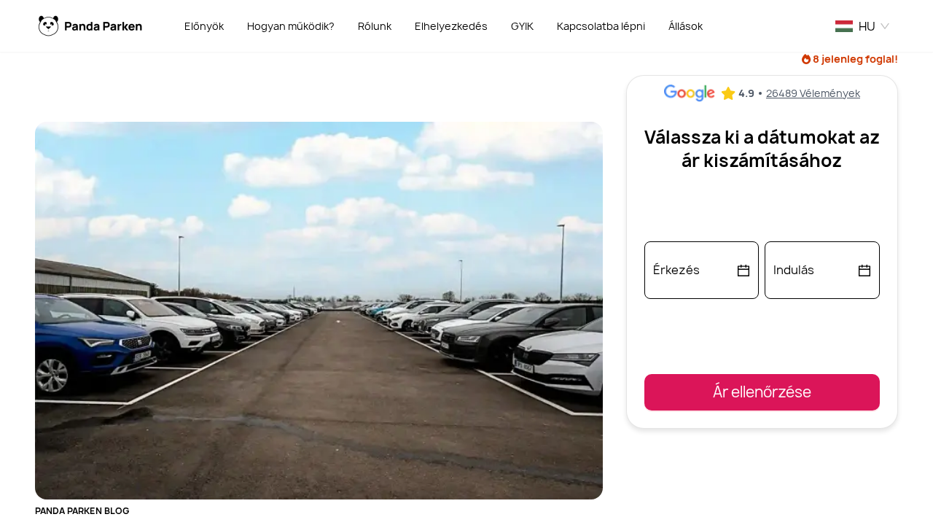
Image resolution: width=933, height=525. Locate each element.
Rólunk (374, 26)
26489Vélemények (813, 93)
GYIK (522, 26)
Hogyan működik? (291, 26)
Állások (685, 26)
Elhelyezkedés (451, 26)
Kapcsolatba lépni (601, 26)
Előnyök (204, 26)
